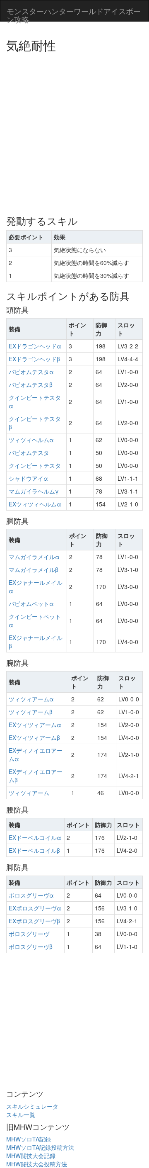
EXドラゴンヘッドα (35, 346)
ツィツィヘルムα (31, 440)
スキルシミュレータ (32, 1106)
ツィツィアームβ (31, 712)
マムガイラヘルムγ (34, 491)
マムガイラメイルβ (33, 569)
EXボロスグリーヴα (35, 908)
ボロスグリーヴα (31, 895)
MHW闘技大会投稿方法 (36, 1164)
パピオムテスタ (29, 452)
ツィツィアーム (29, 792)
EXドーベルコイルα (35, 837)
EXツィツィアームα (35, 724)
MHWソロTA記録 (28, 1139)
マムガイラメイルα (34, 556)
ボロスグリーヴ (29, 934)
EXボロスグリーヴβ (34, 921)
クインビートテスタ (35, 465)
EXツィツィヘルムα (35, 504)
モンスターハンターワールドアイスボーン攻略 (74, 13)
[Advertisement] (74, 130)
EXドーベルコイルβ (34, 850)
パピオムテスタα (31, 371)
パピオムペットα (31, 603)
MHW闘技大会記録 (30, 1155)
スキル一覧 (20, 1114)
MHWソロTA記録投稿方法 (40, 1147)
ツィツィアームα (31, 699)
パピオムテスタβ (31, 384)
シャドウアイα (28, 478)
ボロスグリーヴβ (31, 946)
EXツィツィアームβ (34, 737)
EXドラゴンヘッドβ (34, 359)
